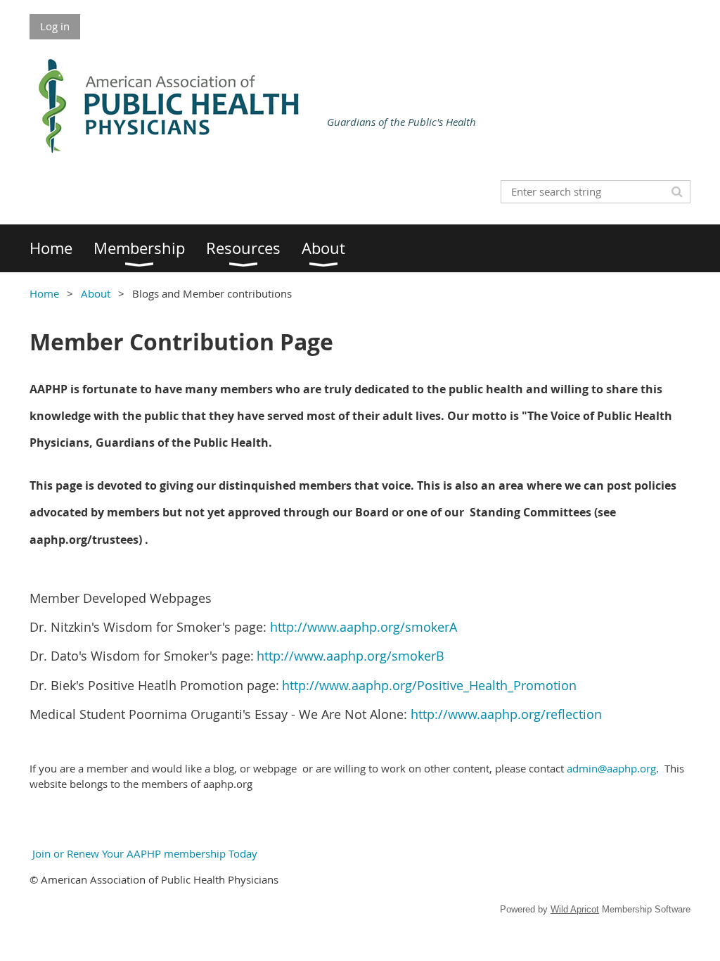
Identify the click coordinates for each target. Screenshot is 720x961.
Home (44, 293)
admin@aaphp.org (611, 768)
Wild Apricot (575, 909)
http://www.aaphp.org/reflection (506, 714)
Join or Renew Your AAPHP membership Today (143, 853)
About (95, 293)
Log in (55, 26)
